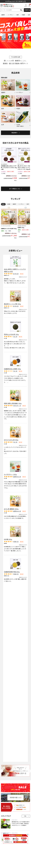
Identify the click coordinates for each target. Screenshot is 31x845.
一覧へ (25, 816)
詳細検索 (27, 10)
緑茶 (18, 15)
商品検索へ (15, 133)
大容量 (8, 204)
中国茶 (23, 15)
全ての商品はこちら (14, 189)
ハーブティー (11, 15)
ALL (3, 204)
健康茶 (3, 15)
